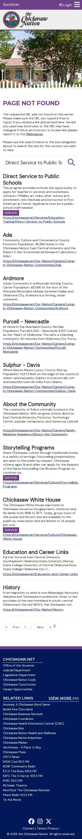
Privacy (53, 828)
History (11, 587)
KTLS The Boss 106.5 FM (19, 771)
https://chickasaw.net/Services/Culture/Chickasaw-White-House (40, 537)
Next (40, 627)
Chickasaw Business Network (23, 714)
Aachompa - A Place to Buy (22, 747)
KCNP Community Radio (19, 766)
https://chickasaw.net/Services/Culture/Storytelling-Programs (41, 484)
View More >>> (64, 698)
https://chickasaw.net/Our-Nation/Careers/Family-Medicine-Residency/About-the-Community (39, 432)
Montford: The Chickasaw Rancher (26, 790)
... (31, 627)
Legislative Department (19, 675)
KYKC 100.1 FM (12, 781)
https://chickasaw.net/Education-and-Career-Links (40, 574)
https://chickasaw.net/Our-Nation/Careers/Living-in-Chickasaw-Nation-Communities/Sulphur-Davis (39, 389)
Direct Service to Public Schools (31, 179)
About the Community (29, 404)
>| (50, 627)
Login (67, 5)
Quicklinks (11, 4)
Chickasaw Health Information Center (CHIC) (33, 724)
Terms (41, 828)
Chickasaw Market (15, 743)
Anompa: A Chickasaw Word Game (26, 705)
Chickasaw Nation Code (19, 680)
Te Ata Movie (12, 800)
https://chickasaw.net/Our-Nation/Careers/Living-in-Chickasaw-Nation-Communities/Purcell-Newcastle (39, 348)
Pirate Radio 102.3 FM (17, 795)
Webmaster (34, 134)
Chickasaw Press (14, 752)
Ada (7, 235)
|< (7, 627)
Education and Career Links (35, 552)
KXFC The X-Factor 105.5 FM (22, 776)
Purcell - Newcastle (26, 321)
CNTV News (11, 757)
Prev (16, 627)
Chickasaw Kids (13, 728)
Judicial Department (17, 670)
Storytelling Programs (28, 447)
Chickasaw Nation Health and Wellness (29, 733)
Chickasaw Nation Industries (22, 738)
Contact (29, 828)
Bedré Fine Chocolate (18, 709)
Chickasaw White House (32, 499)
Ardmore (13, 278)
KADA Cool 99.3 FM (16, 762)
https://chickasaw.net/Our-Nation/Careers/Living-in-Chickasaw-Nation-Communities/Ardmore (39, 306)
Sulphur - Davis (21, 365)
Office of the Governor (18, 666)
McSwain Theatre (15, 785)
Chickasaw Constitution (19, 685)
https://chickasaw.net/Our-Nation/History (33, 609)
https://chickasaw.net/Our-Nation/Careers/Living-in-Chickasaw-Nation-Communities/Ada (39, 263)
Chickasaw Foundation (18, 719)
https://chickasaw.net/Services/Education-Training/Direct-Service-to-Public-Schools (34, 219)
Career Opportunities (17, 689)
